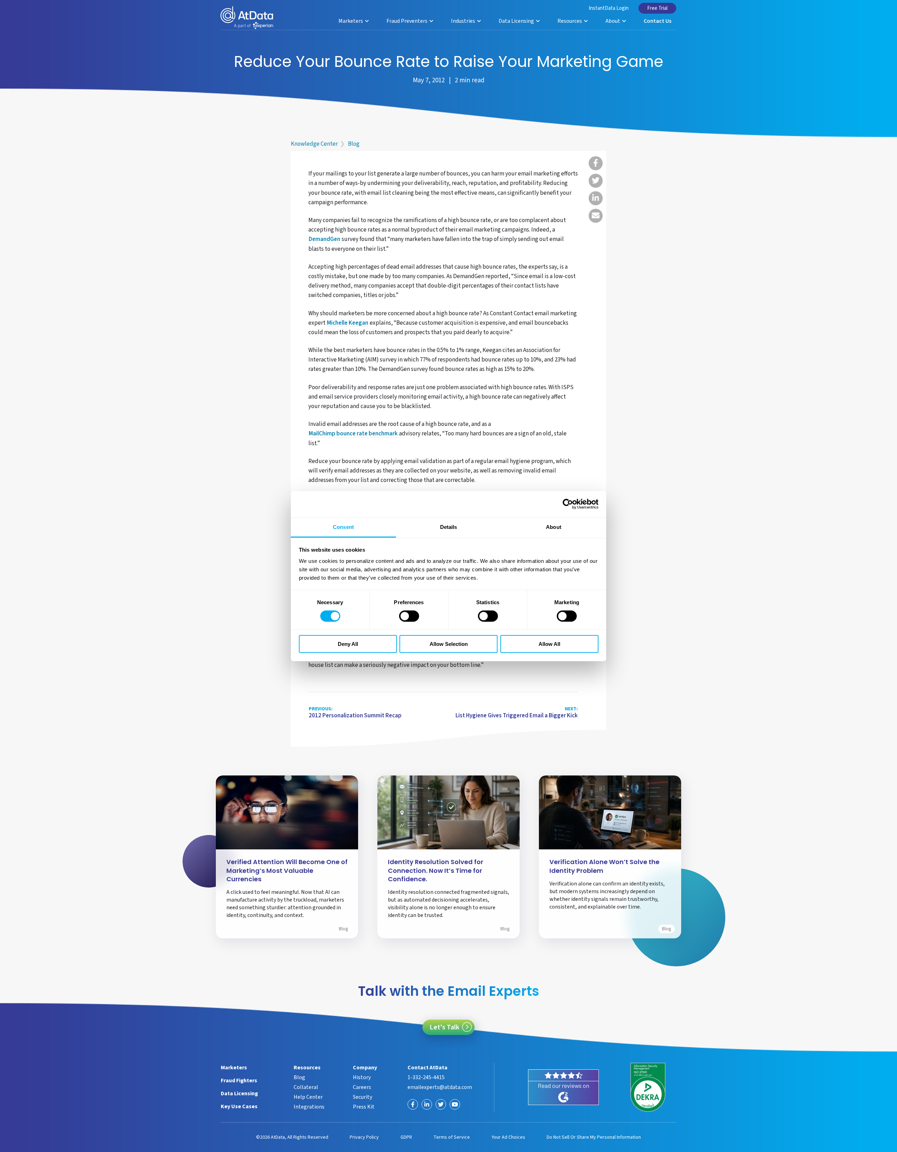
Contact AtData (427, 1067)
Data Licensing (517, 21)
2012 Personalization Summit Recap (355, 712)
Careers (362, 1087)
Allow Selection (449, 644)
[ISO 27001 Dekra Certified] (648, 1087)
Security (362, 1097)
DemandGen (324, 239)
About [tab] (553, 527)
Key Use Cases (239, 1106)
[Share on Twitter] (596, 181)
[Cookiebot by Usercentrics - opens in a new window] (567, 504)
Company (365, 1067)
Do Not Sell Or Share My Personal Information (594, 1137)
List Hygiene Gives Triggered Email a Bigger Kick (517, 712)
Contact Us (657, 21)
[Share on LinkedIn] (596, 198)
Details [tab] (448, 527)
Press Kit (364, 1107)
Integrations (309, 1107)
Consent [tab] (343, 527)
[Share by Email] (596, 216)
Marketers (351, 21)
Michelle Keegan (347, 323)
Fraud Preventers (407, 21)
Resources (570, 21)
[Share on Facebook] (596, 163)
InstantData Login (609, 8)
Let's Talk (444, 1027)
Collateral (306, 1087)
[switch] (409, 616)
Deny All (348, 644)
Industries (463, 21)
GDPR (406, 1137)
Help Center (308, 1097)
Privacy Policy (364, 1137)
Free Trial (657, 8)
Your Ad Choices (508, 1137)
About (613, 21)
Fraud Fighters (239, 1080)
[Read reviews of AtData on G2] (563, 1087)
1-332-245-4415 (426, 1077)
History (362, 1077)
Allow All (549, 644)
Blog (354, 144)
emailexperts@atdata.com (440, 1087)
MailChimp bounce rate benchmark (353, 433)
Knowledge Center (314, 144)
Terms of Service (451, 1137)
